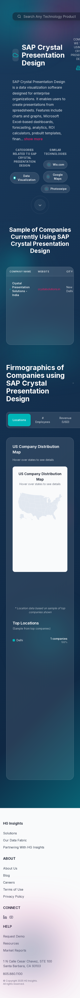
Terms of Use (13, 889)
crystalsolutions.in (49, 289)
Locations (19, 420)
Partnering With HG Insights (23, 847)
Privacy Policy (13, 896)
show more (33, 139)
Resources (11, 943)
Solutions (10, 833)
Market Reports (14, 950)
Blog (6, 875)
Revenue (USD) (65, 420)
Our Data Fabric (15, 840)
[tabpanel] (40, 608)
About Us (10, 868)
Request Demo (14, 936)
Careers (9, 882)
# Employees (42, 420)
